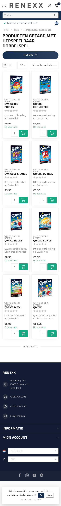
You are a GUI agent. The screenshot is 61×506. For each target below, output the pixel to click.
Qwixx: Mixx (12, 307)
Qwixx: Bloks (13, 240)
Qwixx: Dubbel (43, 174)
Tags (16, 30)
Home (6, 30)
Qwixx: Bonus (42, 240)
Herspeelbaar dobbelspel (37, 30)
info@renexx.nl (17, 416)
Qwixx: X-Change (15, 174)
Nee (50, 495)
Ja (41, 495)
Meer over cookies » (31, 500)
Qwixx (37, 307)
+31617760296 (18, 397)
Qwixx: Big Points (11, 105)
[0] (56, 5)
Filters (28, 55)
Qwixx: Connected (40, 105)
